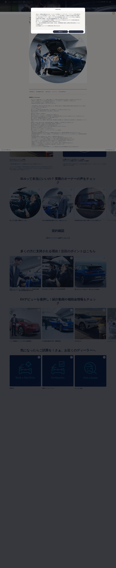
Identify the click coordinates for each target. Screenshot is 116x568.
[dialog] (58, 284)
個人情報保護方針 (53, 18)
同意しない (76, 31)
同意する (60, 31)
